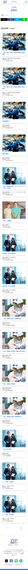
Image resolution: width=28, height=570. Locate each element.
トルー (21, 564)
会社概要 (22, 553)
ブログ (23, 551)
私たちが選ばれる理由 (17, 550)
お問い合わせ (14, 555)
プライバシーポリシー (14, 553)
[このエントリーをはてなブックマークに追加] (17, 19)
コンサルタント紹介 (17, 551)
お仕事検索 (6, 553)
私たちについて (9, 550)
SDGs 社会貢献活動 (7, 551)
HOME (2, 15)
